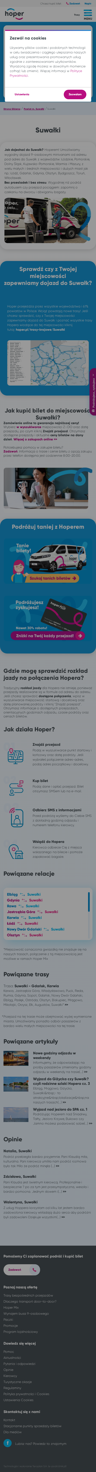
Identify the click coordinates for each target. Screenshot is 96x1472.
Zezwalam (75, 94)
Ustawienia (22, 94)
